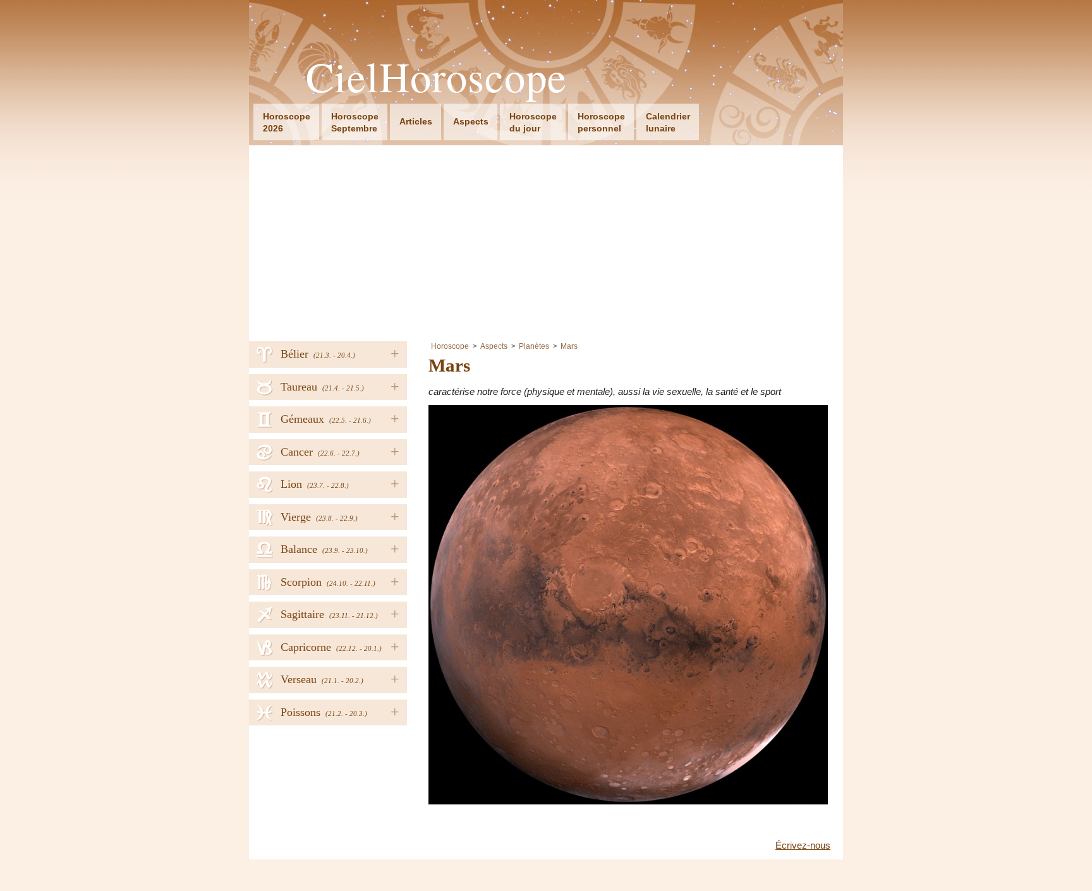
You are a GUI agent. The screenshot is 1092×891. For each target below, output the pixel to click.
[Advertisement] (546, 240)
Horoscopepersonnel (601, 122)
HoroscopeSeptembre (355, 122)
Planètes (534, 346)
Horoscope (450, 346)
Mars (569, 346)
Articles (415, 121)
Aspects (470, 121)
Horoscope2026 (286, 122)
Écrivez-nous (802, 845)
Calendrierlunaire (668, 122)
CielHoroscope (436, 77)
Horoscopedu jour (533, 122)
